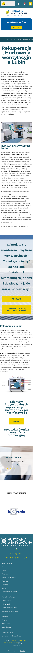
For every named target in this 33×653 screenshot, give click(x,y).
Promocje (5, 616)
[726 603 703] (18, 465)
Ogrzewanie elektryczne (10, 611)
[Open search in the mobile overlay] (8, 3)
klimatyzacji (25, 198)
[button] (30, 3)
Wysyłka (5, 620)
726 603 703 (10, 469)
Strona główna (9, 39)
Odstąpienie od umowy (10, 591)
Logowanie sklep (7, 632)
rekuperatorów (15, 198)
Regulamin (5, 574)
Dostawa (5, 584)
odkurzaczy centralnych (18, 201)
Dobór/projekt (6, 627)
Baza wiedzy (6, 623)
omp (3, 201)
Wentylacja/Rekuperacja (10, 597)
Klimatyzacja (6, 604)
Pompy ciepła (6, 600)
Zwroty (4, 588)
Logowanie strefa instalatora (11, 636)
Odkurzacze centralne (9, 607)
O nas (4, 570)
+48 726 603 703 (16, 557)
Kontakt (4, 567)
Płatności (5, 581)
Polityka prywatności (9, 577)
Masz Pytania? (16, 553)
